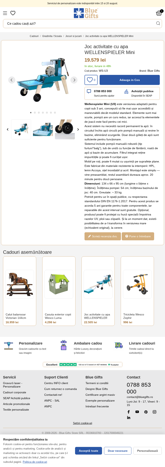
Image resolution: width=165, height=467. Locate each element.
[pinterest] (146, 412)
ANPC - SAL (52, 400)
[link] (144, 401)
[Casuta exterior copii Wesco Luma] (58, 284)
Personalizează (147, 450)
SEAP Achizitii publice (16, 398)
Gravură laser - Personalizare (12, 384)
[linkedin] (129, 417)
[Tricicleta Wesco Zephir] (137, 284)
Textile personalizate (16, 409)
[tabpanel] (42, 79)
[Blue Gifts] (86, 13)
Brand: (143, 70)
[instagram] (155, 412)
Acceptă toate (88, 450)
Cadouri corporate (14, 392)
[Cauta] (158, 23)
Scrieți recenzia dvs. (104, 236)
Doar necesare (118, 450)
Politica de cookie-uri (35, 461)
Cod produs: (91, 70)
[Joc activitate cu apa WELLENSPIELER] (98, 284)
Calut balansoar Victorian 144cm (16, 316)
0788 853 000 (103, 91)
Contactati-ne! (53, 394)
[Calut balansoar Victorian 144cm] (19, 284)
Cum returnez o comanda (60, 389)
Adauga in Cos (130, 80)
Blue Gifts (153, 70)
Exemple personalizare (100, 400)
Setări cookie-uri (82, 423)
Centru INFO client (56, 383)
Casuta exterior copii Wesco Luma (58, 316)
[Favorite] (13, 13)
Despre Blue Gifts (97, 389)
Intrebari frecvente (97, 406)
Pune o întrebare (139, 236)
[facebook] (129, 412)
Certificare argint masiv (100, 394)
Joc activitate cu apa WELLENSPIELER (97, 316)
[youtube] (137, 412)
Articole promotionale (16, 404)
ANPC (48, 406)
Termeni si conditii (97, 383)
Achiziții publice (142, 91)
